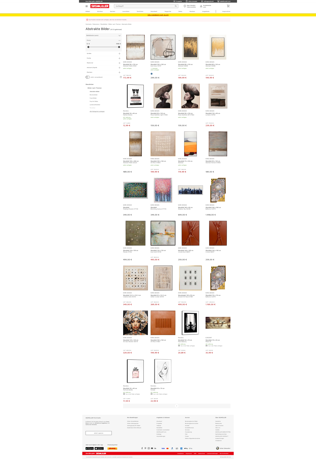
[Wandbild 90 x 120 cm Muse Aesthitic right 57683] (163, 96)
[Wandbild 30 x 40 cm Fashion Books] (135, 96)
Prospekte (179, 1)
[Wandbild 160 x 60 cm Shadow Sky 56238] (190, 190)
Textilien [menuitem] (140, 11)
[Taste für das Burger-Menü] (87, 6)
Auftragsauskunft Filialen (133, 425)
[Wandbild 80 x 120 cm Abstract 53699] (190, 47)
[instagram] (149, 448)
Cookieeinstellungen (212, 453)
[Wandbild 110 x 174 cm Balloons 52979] (218, 277)
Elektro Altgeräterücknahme (192, 438)
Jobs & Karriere (219, 425)
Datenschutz (201, 453)
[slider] (88, 47)
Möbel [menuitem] (88, 11)
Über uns (217, 427)
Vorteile (217, 429)
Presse (187, 436)
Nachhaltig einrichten (221, 434)
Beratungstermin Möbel (191, 421)
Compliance (218, 440)
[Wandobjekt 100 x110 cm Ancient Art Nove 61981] (190, 277)
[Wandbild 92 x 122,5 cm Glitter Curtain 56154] (163, 277)
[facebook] (142, 448)
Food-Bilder (93, 98)
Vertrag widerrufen (224, 457)
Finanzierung (188, 432)
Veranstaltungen (161, 436)
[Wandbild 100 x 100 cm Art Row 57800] (163, 143)
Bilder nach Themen (95, 88)
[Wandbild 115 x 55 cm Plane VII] (218, 322)
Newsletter (159, 427)
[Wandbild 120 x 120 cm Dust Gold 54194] (163, 233)
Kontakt (187, 425)
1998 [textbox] (117, 44)
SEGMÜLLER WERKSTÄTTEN (222, 432)
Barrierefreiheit (224, 453)
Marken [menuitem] (192, 11)
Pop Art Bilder (94, 101)
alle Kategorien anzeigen (97, 111)
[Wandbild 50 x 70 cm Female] (163, 371)
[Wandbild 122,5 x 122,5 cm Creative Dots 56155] (135, 277)
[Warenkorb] (228, 6)
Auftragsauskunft (209, 1)
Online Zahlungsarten (132, 423)
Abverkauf (159, 421)
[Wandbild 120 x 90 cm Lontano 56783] (218, 96)
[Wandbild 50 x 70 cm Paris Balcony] (190, 322)
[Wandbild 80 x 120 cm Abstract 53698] (218, 47)
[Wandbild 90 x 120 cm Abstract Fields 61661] (135, 47)
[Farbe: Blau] (152, 74)
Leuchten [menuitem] (126, 11)
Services (187, 429)
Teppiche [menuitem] (168, 11)
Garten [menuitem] (112, 11)
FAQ (186, 434)
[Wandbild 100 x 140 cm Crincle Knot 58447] (190, 233)
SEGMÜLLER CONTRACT (221, 436)
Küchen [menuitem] (100, 11)
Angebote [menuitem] (206, 11)
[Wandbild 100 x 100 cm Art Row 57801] (163, 322)
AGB (195, 453)
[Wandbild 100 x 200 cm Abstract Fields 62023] (135, 143)
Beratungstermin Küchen (191, 423)
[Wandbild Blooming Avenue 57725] (163, 190)
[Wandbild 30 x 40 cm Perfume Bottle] (135, 371)
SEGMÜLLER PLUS (225, 1)
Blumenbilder (94, 94)
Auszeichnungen (219, 438)
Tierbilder (92, 108)
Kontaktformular (189, 427)
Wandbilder (90, 84)
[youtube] (152, 448)
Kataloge (159, 434)
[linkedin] (155, 448)
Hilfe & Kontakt (192, 1)
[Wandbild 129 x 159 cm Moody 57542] (135, 233)
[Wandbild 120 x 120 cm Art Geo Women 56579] (135, 322)
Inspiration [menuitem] (226, 11)
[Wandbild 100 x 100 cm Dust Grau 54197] (163, 47)
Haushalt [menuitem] (154, 11)
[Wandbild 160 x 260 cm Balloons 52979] (218, 190)
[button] (121, 77)
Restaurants (218, 423)
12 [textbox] (87, 44)
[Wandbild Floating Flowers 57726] (135, 190)
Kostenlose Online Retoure (134, 427)
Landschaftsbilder (95, 104)
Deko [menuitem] (180, 11)
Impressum (189, 453)
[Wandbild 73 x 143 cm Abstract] (190, 143)
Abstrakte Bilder (94, 91)
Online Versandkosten (132, 421)
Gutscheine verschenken (163, 429)
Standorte (218, 421)
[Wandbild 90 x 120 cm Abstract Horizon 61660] (218, 143)
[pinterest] (145, 448)
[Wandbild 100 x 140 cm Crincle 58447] (218, 233)
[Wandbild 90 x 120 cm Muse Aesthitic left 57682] (190, 96)
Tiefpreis (159, 425)
